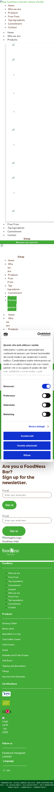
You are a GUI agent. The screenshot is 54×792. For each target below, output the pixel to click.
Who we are (14, 35)
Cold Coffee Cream (15, 106)
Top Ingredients (16, 227)
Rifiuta (27, 455)
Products (12, 39)
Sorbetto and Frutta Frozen (20, 157)
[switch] (46, 395)
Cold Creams (12, 124)
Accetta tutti (27, 436)
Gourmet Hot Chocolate (18, 220)
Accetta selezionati (27, 445)
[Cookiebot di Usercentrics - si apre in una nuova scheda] (38, 334)
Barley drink (12, 69)
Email (5, 490)
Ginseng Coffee (13, 54)
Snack (9, 139)
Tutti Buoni (12, 172)
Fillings (10, 205)
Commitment (14, 231)
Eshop (27, 238)
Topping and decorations (19, 187)
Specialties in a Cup (15, 87)
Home (11, 32)
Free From (13, 224)
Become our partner (27, 242)
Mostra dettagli (37, 426)
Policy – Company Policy (36, 787)
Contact (12, 235)
